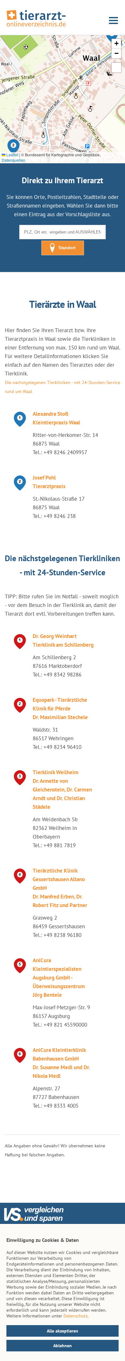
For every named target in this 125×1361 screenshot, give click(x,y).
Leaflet (11, 154)
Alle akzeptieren (62, 1331)
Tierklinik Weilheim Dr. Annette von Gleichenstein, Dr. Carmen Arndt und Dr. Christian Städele (62, 789)
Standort (66, 247)
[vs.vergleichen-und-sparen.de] (33, 1221)
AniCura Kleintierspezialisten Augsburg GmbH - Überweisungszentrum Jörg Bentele (59, 977)
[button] (13, 147)
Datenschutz (75, 1316)
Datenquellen (13, 160)
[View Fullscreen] (116, 67)
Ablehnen (62, 1346)
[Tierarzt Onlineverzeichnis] (36, 26)
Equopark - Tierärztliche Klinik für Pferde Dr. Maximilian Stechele (60, 708)
